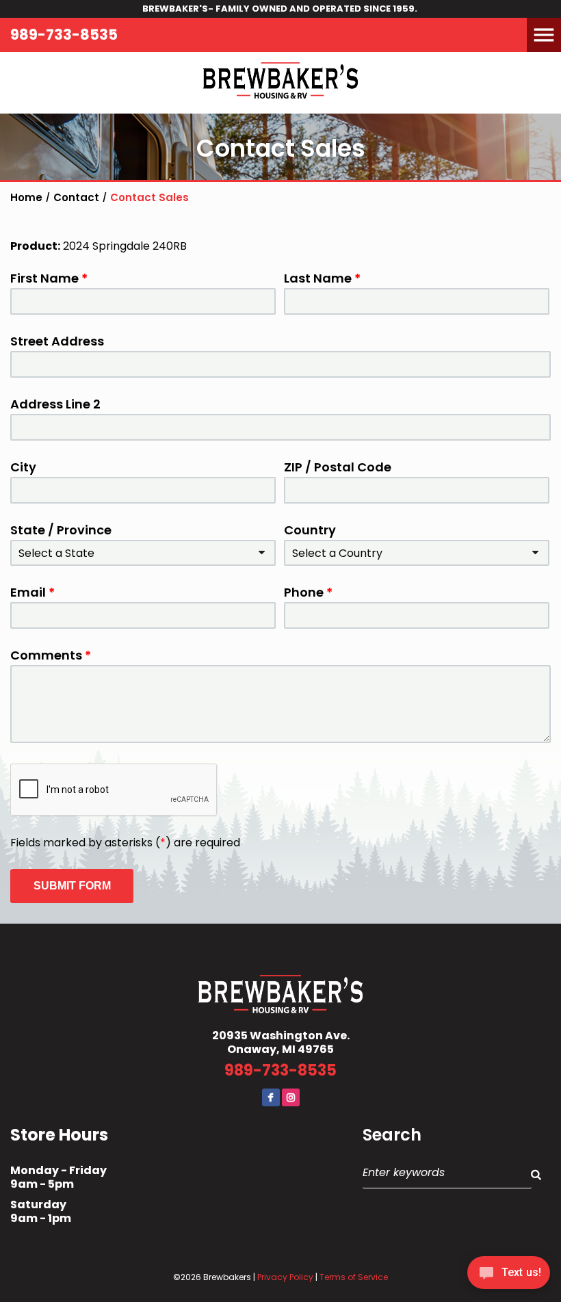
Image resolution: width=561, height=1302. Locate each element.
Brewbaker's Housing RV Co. (280, 82)
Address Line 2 (55, 404)
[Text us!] (508, 1275)
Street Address (57, 341)
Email (32, 592)
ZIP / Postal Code (337, 467)
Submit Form (72, 885)
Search (392, 1135)
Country (310, 530)
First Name (49, 278)
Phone (308, 592)
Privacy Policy (285, 1277)
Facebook (271, 1097)
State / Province (61, 530)
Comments (50, 655)
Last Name (322, 278)
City (23, 467)
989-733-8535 (64, 34)
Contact (38, 62)
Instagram (291, 1097)
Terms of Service (353, 1277)
